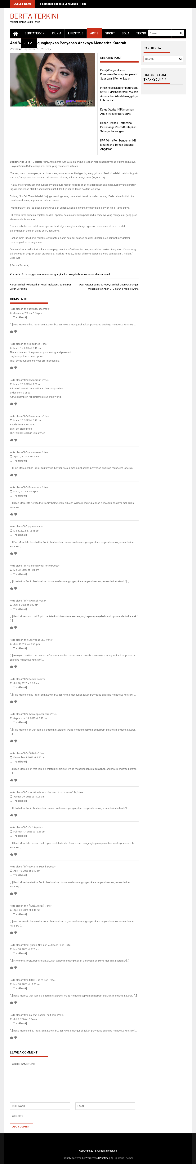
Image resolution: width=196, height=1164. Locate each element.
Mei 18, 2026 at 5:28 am (26, 949)
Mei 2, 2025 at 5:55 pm (25, 491)
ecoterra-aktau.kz (38, 866)
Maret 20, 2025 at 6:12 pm (27, 420)
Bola (125, 33)
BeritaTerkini (34, 33)
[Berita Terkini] (15, 33)
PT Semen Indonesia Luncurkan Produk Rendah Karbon (73, 3)
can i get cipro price (21, 428)
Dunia (56, 33)
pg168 (32, 526)
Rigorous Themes (123, 1158)
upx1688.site (35, 308)
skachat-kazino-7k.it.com (42, 1015)
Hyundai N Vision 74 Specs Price (46, 945)
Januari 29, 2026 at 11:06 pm (29, 796)
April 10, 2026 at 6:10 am (26, 870)
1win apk (33, 600)
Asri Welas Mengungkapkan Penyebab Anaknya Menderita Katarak (74, 274)
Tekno (141, 33)
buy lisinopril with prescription (26, 356)
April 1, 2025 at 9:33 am (26, 456)
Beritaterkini (40, 161)
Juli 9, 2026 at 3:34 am (25, 1019)
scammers (34, 452)
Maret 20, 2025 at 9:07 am (27, 384)
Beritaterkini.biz (20, 161)
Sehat (29, 43)
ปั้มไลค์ (32, 753)
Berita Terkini (34, 16)
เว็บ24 (32, 827)
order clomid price (20, 392)
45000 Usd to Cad (38, 980)
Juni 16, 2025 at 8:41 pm (26, 644)
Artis (94, 33)
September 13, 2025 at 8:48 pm (30, 718)
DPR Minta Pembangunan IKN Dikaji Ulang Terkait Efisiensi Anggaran (118, 144)
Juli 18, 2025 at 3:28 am (26, 683)
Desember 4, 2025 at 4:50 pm (29, 757)
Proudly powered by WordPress (80, 1158)
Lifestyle (75, 33)
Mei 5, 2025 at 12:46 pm (26, 530)
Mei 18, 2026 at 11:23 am (26, 984)
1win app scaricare (39, 714)
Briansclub (34, 487)
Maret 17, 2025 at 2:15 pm (27, 348)
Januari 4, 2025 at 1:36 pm (27, 313)
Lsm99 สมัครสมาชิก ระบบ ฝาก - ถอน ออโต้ (52, 792)
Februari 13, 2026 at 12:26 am (29, 831)
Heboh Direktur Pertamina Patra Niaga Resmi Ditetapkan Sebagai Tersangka (118, 127)
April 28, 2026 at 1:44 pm (26, 910)
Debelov (33, 679)
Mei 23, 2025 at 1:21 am (26, 569)
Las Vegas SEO (37, 639)
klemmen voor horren (40, 565)
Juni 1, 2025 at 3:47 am (25, 604)
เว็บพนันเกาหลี (36, 905)
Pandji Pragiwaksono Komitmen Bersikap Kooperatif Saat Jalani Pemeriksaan (118, 74)
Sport (110, 33)
